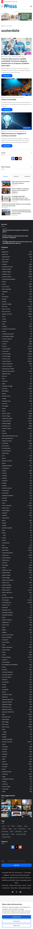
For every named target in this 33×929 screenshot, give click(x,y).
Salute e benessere (7, 647)
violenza (4, 781)
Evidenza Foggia (6, 423)
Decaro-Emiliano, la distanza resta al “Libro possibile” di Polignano (20, 190)
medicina (4, 515)
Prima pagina (5, 600)
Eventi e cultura (6, 413)
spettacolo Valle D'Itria (8, 712)
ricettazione (5, 639)
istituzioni (4, 498)
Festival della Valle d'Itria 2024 (10, 436)
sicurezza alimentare (7, 672)
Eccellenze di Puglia (7, 386)
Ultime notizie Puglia (21, 834)
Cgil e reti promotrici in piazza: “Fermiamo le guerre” (21, 182)
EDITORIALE (5, 391)
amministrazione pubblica (8, 279)
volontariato (5, 789)
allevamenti (5, 261)
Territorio (4, 751)
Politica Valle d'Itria (7, 592)
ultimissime (5, 764)
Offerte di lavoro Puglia (15, 885)
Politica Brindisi (6, 572)
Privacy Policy (14, 888)
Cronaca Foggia (6, 356)
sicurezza (4, 669)
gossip (3, 463)
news (3, 545)
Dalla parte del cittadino (8, 371)
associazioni (5, 296)
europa (4, 408)
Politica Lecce (5, 582)
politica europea (6, 575)
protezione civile (6, 610)
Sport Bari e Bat (6, 717)
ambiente (4, 264)
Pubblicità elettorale (7, 615)
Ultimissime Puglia (6, 837)
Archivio (24, 885)
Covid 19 (4, 343)
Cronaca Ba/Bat (6, 348)
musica (4, 540)
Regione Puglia (5, 834)
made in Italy (5, 508)
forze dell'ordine (6, 448)
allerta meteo (5, 259)
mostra (4, 537)
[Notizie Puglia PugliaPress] (10, 6)
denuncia (4, 376)
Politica (4, 567)
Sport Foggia (5, 722)
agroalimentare (6, 256)
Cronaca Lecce (6, 358)
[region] (16, 915)
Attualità (4, 299)
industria (4, 485)
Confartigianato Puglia (8, 336)
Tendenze (4, 749)
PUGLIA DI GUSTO (7, 620)
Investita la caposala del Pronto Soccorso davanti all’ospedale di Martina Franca (21, 211)
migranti (4, 523)
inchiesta (4, 475)
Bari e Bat (4, 306)
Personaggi (5, 565)
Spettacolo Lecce (6, 707)
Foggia (10, 828)
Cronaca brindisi (6, 353)
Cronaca (4, 346)
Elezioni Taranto (6, 396)
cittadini (4, 321)
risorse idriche (5, 642)
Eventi (3, 411)
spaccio (4, 692)
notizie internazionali (7, 552)
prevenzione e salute (7, 597)
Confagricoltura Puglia (8, 334)
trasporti (4, 756)
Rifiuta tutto (16, 925)
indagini (4, 483)
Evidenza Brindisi (6, 421)
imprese (4, 470)
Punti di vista (5, 625)
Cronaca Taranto (6, 361)
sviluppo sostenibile (7, 739)
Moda (3, 530)
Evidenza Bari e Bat (7, 418)
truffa (3, 759)
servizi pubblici (6, 662)
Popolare (5, 176)
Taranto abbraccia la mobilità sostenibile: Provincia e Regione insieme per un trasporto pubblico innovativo (15, 62)
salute (3, 644)
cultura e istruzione (7, 366)
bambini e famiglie (6, 304)
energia (4, 398)
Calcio (3, 316)
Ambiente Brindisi (6, 269)
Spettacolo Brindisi (7, 702)
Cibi (4, 535)
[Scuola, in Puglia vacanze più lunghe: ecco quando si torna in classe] (6, 814)
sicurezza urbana (6, 677)
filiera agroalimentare (7, 438)
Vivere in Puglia (6, 786)
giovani (4, 458)
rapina (3, 627)
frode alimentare (6, 450)
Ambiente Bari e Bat (7, 266)
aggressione (5, 251)
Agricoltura (5, 254)
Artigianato (5, 291)
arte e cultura (5, 286)
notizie (11, 831)
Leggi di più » (6, 75)
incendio (4, 473)
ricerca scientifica (6, 637)
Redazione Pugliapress (7, 97)
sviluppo (4, 736)
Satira (4, 732)
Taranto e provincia (7, 741)
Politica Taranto (6, 590)
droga (3, 383)
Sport (3, 714)
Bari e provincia (6, 309)
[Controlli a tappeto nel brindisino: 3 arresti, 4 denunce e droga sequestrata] (27, 814)
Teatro (4, 744)
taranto (12, 834)
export (3, 431)
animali (4, 281)
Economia (4, 388)
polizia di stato (18, 831)
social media (5, 682)
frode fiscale (5, 453)
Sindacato (4, 679)
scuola (4, 654)
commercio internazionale (8, 329)
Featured (4, 433)
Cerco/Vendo (5, 885)
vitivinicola (5, 784)
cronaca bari (5, 351)
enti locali (4, 403)
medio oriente (5, 518)
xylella (3, 791)
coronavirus (5, 341)
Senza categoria (6, 657)
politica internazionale (7, 580)
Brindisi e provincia (7, 314)
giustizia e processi (7, 460)
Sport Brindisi (5, 719)
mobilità (4, 525)
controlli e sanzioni (7, 339)
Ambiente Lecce (6, 274)
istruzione (4, 500)
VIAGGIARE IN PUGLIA (8, 779)
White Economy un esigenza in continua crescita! (13, 134)
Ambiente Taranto (6, 276)
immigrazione (5, 468)
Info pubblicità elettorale (25, 888)
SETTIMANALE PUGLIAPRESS (10, 664)
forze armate (5, 445)
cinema (4, 319)
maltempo (4, 513)
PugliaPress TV (6, 622)
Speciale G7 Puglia (7, 694)
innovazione (5, 493)
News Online (5, 550)
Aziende (4, 301)
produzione (5, 607)
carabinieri (19, 826)
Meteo (3, 520)
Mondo (4, 532)
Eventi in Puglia (6, 416)
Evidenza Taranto (6, 428)
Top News (4, 754)
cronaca (26, 826)
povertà (4, 595)
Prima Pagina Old (6, 602)
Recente (16, 176)
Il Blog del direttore (7, 465)
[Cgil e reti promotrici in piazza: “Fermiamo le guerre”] (6, 184)
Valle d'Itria (5, 774)
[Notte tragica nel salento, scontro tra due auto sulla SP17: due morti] (16, 814)
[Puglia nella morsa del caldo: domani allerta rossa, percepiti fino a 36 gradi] (27, 802)
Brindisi (13, 826)
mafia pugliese (6, 510)
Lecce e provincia (6, 505)
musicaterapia (5, 542)
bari (8, 826)
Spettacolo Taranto (7, 709)
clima (3, 324)
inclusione (4, 480)
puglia (25, 831)
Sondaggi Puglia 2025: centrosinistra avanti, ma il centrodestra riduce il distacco (21, 198)
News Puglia (5, 831)
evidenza (4, 828)
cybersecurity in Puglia (8, 368)
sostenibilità (5, 689)
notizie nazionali (6, 557)
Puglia (3, 617)
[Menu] (2, 7)
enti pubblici (5, 406)
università (4, 766)
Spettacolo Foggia (6, 704)
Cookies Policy (6, 888)
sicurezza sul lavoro (7, 674)
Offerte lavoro (5, 560)
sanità (3, 652)
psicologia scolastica (7, 612)
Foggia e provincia (7, 440)
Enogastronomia (6, 401)
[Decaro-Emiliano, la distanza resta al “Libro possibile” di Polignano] (6, 191)
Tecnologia (5, 746)
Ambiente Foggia (6, 271)
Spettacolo (5, 697)
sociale (4, 684)
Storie (3, 729)
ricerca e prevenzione (7, 634)
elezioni (4, 393)
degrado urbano (6, 373)
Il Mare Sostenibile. (8, 99)
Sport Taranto (5, 726)
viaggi (3, 776)
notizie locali (5, 555)
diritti (3, 378)
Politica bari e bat (6, 570)
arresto (4, 284)
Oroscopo (4, 562)
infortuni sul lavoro (7, 488)
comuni (4, 331)
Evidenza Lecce (6, 426)
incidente (4, 478)
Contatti (29, 885)
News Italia (5, 547)
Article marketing (6, 289)
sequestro (4, 659)
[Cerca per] (31, 7)
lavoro (3, 503)
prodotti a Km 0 (6, 605)
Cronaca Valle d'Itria (7, 363)
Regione (4, 629)
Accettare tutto (16, 917)
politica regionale (6, 587)
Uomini (4, 769)
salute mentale (6, 649)
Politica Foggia (6, 577)
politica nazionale (6, 585)
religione (4, 632)
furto (3, 455)
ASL (3, 294)
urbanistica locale (6, 771)
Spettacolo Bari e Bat (7, 699)
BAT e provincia (6, 311)
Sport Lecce (5, 724)
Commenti (27, 176)
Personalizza (16, 921)
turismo (4, 761)
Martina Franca (22, 828)
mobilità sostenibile (7, 528)
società (4, 687)
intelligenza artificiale (7, 495)
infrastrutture (5, 490)
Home (4, 26)
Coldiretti (4, 326)
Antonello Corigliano (7, 56)
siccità (4, 667)
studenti (4, 734)
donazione (4, 381)
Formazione (5, 443)
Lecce (15, 828)
